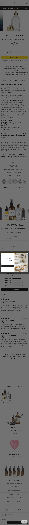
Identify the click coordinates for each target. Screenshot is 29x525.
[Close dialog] (27, 254)
